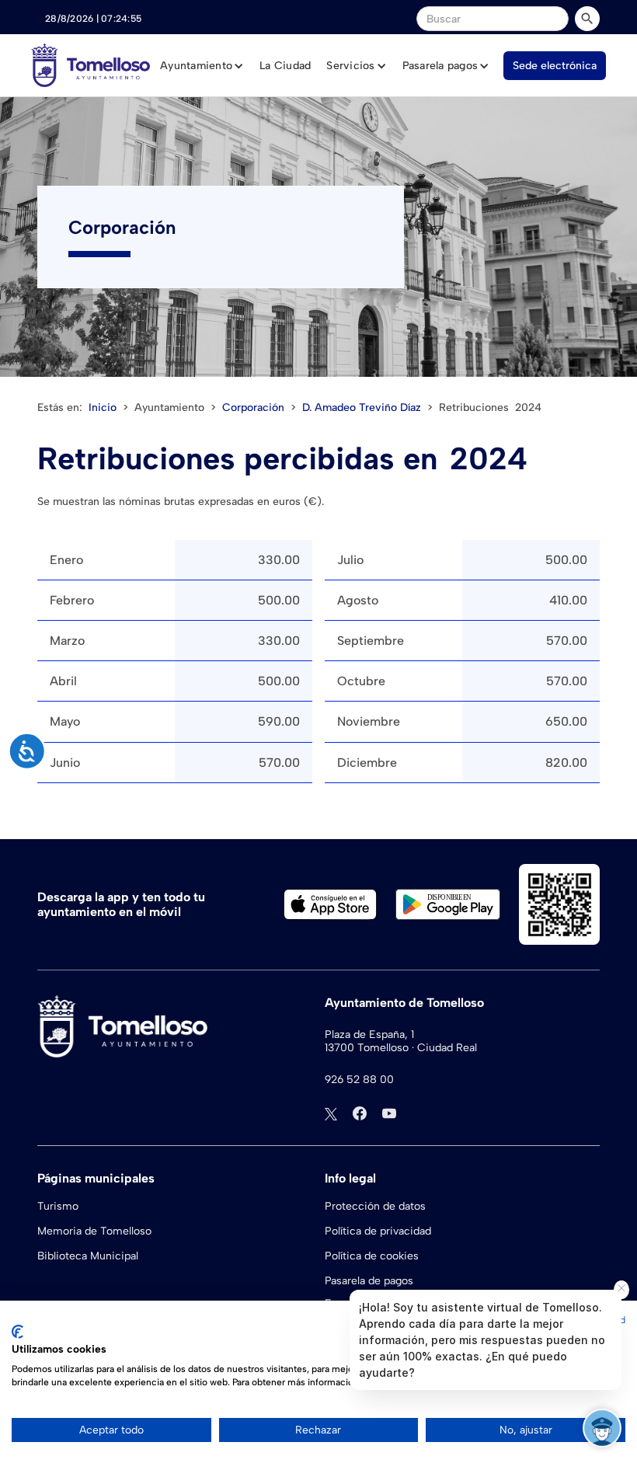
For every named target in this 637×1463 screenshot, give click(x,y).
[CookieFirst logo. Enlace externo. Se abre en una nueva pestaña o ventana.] (17, 1332)
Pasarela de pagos (369, 1280)
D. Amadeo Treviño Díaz (361, 408)
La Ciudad (285, 65)
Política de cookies (372, 1256)
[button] (202, 66)
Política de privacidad (378, 1231)
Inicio (103, 407)
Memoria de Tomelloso (94, 1231)
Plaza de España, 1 (369, 1035)
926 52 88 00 (359, 1080)
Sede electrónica (555, 65)
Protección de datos (375, 1206)
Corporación (253, 408)
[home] (90, 65)
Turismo (57, 1206)
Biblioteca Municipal (87, 1256)
